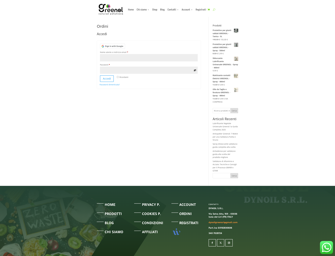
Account (186, 9)
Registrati (188, 224)
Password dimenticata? (110, 84)
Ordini (185, 214)
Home (131, 9)
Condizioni (152, 224)
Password (109, 64)
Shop (154, 9)
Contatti (172, 9)
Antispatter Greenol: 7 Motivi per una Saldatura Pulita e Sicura (225, 136)
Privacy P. (151, 205)
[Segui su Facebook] (212, 242)
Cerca (234, 110)
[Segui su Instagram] (229, 242)
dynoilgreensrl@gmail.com (223, 223)
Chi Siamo (114, 233)
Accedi (107, 78)
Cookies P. (151, 214)
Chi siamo (142, 9)
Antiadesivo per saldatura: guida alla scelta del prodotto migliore (224, 154)
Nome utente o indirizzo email (118, 52)
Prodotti (113, 214)
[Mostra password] (195, 70)
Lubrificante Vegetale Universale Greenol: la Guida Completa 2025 (225, 126)
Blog (162, 9)
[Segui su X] (220, 242)
